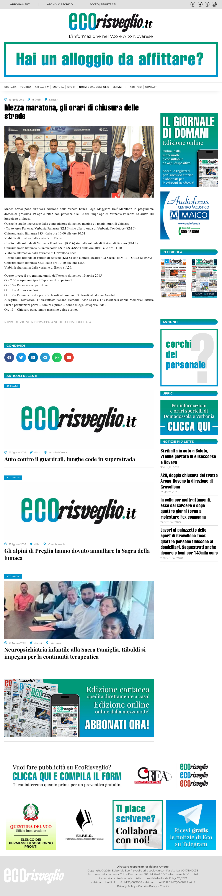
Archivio (136, 87)
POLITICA (25, 87)
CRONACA (10, 87)
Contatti (151, 87)
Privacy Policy (126, 886)
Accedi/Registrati (103, 4)
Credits (164, 886)
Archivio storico (60, 4)
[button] (9, 357)
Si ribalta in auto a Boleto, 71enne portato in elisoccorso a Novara (188, 457)
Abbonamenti (20, 4)
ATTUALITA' (13, 477)
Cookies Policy (147, 886)
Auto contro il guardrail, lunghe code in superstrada (69, 458)
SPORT (71, 87)
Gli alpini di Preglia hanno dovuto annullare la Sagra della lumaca (77, 554)
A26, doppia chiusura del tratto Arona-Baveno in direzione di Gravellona (189, 482)
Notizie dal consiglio (94, 87)
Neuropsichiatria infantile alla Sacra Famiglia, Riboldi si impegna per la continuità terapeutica (75, 653)
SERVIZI (117, 87)
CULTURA (58, 87)
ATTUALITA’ (42, 87)
